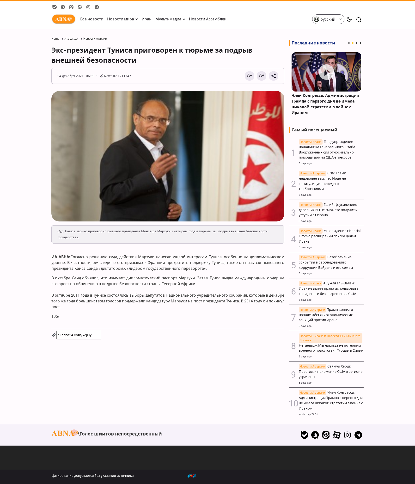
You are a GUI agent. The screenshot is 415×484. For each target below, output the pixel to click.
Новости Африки (95, 38)
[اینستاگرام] (347, 435)
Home (55, 38)
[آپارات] (336, 435)
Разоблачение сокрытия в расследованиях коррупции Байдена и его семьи (326, 262)
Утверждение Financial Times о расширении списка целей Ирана (329, 236)
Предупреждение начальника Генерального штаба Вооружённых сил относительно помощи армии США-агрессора (327, 149)
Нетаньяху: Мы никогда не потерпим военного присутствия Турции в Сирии (331, 345)
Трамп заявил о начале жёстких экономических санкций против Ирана (326, 315)
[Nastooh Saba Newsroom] (194, 476)
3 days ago (305, 163)
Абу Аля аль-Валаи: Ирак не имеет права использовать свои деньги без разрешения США (329, 288)
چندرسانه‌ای (71, 38)
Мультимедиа (168, 19)
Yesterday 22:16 (308, 414)
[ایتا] (326, 435)
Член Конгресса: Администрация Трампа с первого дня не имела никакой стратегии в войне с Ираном (325, 104)
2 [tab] (353, 43)
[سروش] (315, 435)
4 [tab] (360, 43)
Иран (147, 19)
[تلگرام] (358, 435)
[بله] (304, 435)
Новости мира (120, 19)
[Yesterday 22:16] (326, 72)
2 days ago (305, 326)
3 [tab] (356, 43)
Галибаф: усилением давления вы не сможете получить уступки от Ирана (328, 210)
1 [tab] (349, 43)
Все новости (91, 19)
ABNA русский (64, 19)
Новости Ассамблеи (207, 19)
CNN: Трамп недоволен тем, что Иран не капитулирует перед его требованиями (322, 181)
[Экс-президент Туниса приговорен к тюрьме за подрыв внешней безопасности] (167, 156)
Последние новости (313, 43)
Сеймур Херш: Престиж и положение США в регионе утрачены (330, 371)
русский (327, 19)
